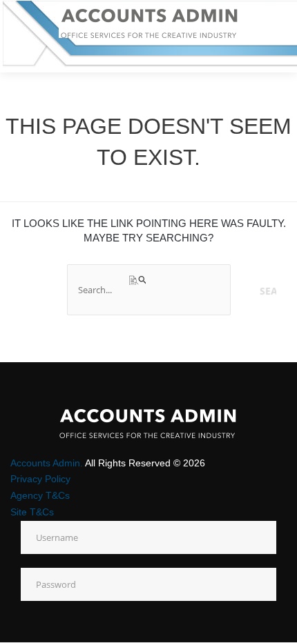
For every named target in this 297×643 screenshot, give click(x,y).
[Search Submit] (138, 280)
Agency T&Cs (40, 495)
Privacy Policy (40, 478)
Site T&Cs (32, 511)
